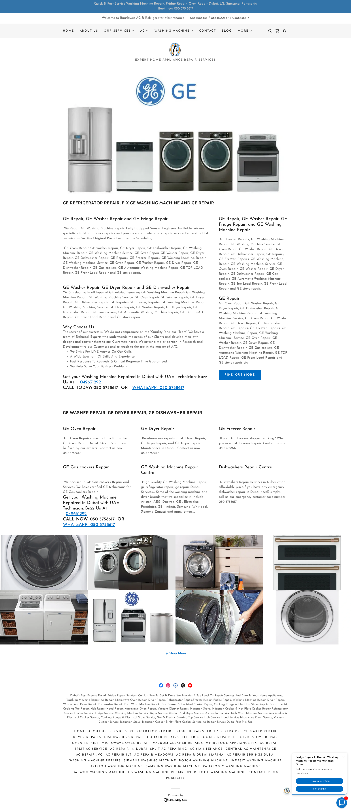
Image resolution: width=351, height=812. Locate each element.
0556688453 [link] (198, 18)
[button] (119, 31)
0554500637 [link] (220, 18)
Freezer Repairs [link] (223, 731)
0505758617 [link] (240, 18)
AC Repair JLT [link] (119, 754)
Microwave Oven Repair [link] (126, 743)
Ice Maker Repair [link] (259, 731)
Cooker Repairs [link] (163, 737)
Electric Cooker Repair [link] (206, 737)
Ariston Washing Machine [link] (116, 766)
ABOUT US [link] (89, 30)
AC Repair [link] (269, 743)
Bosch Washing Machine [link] (203, 760)
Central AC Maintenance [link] (251, 749)
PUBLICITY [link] (175, 778)
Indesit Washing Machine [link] (256, 760)
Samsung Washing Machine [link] (173, 766)
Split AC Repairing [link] (168, 749)
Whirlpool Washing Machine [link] (216, 772)
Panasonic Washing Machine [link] (232, 766)
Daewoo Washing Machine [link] (99, 772)
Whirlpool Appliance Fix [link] (231, 743)
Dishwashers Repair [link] (124, 737)
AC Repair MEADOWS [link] (153, 754)
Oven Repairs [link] (85, 743)
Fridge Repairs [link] (189, 731)
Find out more (240, 374)
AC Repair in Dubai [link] (128, 749)
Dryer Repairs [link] (87, 737)
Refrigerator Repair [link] (150, 731)
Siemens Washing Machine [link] (150, 760)
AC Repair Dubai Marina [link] (200, 754)
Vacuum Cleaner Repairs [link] (178, 743)
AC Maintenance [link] (206, 749)
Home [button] (79, 731)
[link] (277, 31)
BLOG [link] (227, 30)
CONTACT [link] (207, 30)
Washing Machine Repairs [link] (95, 760)
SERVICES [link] (118, 731)
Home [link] (68, 30)
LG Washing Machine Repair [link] (156, 772)
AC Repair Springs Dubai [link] (251, 754)
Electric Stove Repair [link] (255, 737)
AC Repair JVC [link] (89, 754)
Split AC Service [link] (91, 749)
